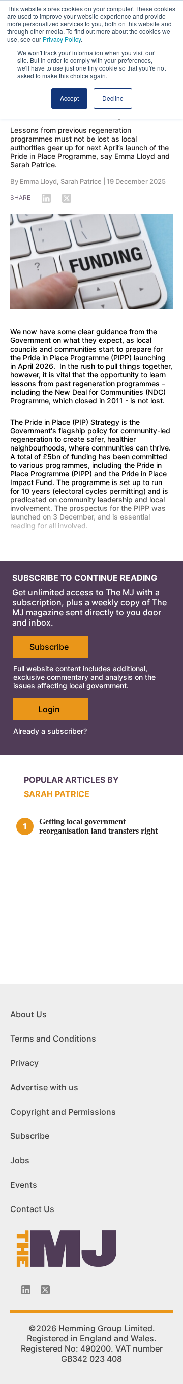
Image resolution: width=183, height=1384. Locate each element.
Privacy (24, 1063)
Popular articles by (71, 780)
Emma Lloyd (38, 181)
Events (23, 1185)
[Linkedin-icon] (25, 1289)
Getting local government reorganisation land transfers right (98, 826)
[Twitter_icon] (45, 1289)
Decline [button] (113, 98)
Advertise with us (44, 1087)
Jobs (19, 1160)
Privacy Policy (62, 38)
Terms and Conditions (53, 1038)
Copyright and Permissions (63, 1111)
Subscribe (49, 647)
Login (49, 709)
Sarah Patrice (81, 181)
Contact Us (32, 1209)
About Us (28, 1014)
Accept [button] (69, 98)
